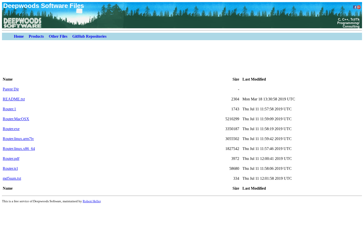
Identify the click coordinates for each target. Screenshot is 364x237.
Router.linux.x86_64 (19, 149)
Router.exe (11, 129)
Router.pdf (11, 158)
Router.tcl (10, 168)
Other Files (58, 36)
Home (19, 36)
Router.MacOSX (16, 119)
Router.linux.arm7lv (18, 139)
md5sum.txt (12, 178)
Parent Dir (11, 89)
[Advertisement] (187, 59)
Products (36, 36)
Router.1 (9, 109)
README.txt (14, 99)
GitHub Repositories (89, 36)
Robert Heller (92, 201)
